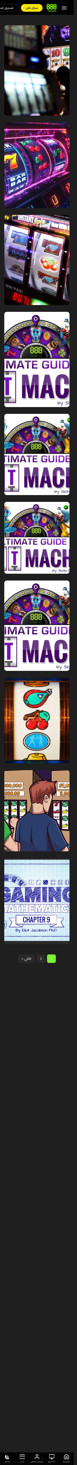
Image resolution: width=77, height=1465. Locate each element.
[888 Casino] (51, 7)
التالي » (26, 958)
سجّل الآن (32, 7)
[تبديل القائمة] (64, 8)
